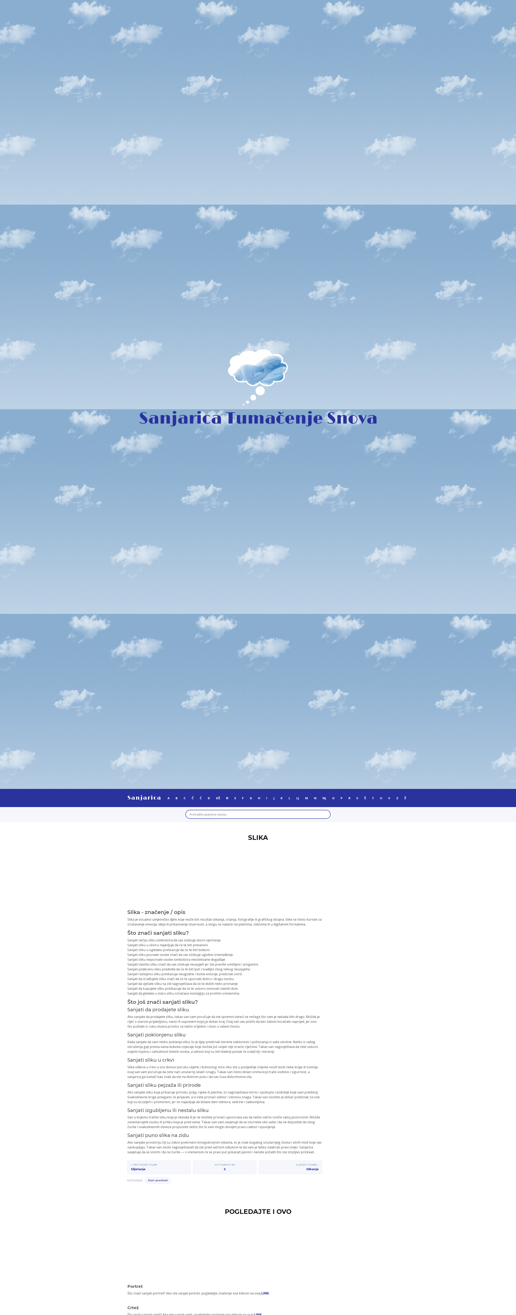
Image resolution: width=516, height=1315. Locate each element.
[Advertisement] (258, 873)
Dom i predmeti (158, 1180)
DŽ (218, 798)
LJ (297, 798)
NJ (324, 798)
